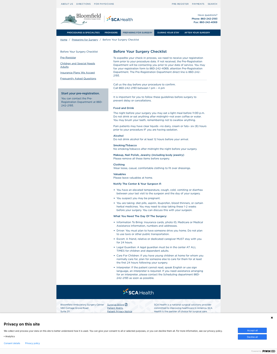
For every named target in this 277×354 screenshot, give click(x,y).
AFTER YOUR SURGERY (197, 32)
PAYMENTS (198, 4)
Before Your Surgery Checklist (79, 51)
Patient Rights (115, 308)
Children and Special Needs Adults (77, 65)
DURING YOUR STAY (168, 32)
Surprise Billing (115, 304)
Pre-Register (68, 57)
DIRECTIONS (83, 4)
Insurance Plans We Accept (77, 72)
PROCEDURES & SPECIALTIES (83, 32)
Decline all (252, 337)
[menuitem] (67, 4)
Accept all (252, 330)
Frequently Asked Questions (78, 78)
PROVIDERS (111, 32)
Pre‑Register (180, 4)
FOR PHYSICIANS (104, 4)
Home (63, 39)
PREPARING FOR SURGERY (137, 32)
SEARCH (212, 4)
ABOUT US (67, 4)
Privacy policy (32, 343)
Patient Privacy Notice (119, 311)
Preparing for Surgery (85, 39)
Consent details (12, 343)
